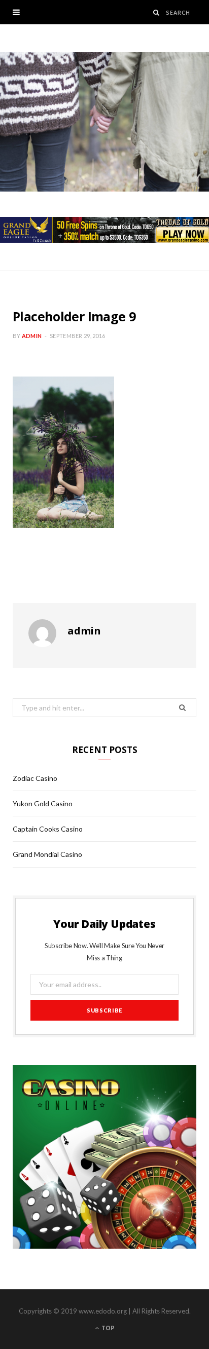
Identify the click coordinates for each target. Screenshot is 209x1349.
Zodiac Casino (35, 778)
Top (107, 1328)
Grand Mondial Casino (47, 854)
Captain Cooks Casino (48, 829)
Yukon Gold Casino (43, 803)
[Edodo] (104, 122)
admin (32, 335)
